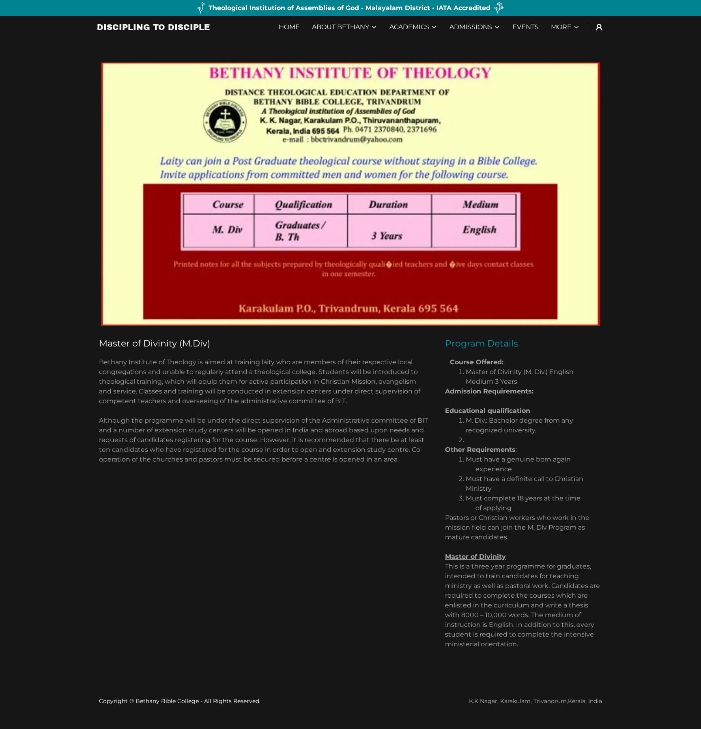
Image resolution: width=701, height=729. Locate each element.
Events (525, 27)
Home (289, 27)
